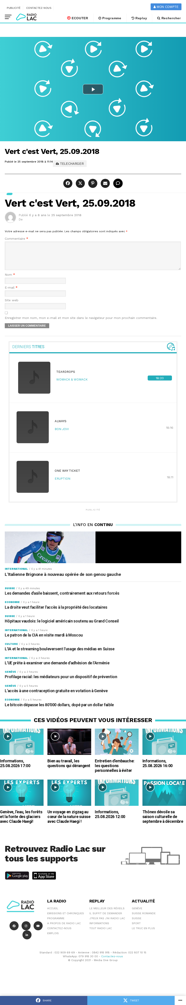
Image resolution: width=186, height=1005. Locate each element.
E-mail (11, 287)
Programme (111, 18)
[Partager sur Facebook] (68, 183)
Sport (136, 923)
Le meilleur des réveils (107, 908)
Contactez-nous (38, 8)
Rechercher (170, 18)
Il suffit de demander (105, 913)
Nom (10, 274)
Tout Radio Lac (100, 928)
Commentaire (16, 238)
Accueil (52, 908)
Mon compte (167, 7)
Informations (99, 923)
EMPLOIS (53, 933)
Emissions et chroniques (65, 913)
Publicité (14, 8)
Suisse (136, 918)
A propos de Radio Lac (64, 923)
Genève (137, 908)
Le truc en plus (143, 928)
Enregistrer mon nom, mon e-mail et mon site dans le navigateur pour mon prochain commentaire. (81, 318)
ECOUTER (79, 18)
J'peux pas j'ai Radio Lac (107, 918)
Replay (140, 18)
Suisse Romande (144, 913)
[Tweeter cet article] (79, 183)
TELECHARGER (71, 163)
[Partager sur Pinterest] (92, 183)
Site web (11, 300)
